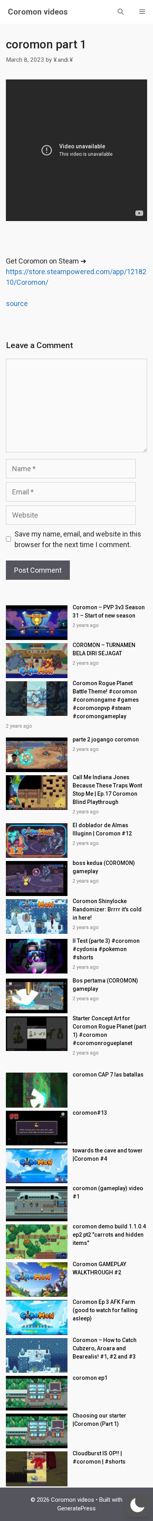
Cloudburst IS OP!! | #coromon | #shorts (99, 1457)
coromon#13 (90, 1113)
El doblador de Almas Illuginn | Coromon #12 (102, 829)
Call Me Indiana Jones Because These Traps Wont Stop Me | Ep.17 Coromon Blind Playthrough (107, 789)
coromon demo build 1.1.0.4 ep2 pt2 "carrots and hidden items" (109, 1234)
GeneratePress (76, 1508)
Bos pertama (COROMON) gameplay (105, 984)
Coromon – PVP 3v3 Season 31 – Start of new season (109, 611)
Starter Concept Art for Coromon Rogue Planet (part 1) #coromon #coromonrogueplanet (109, 1030)
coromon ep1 (90, 1378)
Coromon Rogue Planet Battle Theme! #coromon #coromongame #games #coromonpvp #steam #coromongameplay (106, 699)
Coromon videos (38, 12)
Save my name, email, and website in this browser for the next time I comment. (78, 539)
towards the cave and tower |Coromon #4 (108, 1154)
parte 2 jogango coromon (106, 739)
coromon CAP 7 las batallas (108, 1074)
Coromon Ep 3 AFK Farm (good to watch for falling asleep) (105, 1310)
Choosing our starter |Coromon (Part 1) (99, 1419)
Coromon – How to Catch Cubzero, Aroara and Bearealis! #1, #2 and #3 (105, 1348)
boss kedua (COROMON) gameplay (104, 867)
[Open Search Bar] (120, 12)
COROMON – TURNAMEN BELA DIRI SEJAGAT (104, 649)
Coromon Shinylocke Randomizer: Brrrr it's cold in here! (107, 909)
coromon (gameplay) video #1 (108, 1192)
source (17, 303)
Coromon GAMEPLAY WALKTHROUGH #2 (99, 1268)
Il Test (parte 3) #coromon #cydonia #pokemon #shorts (106, 949)
